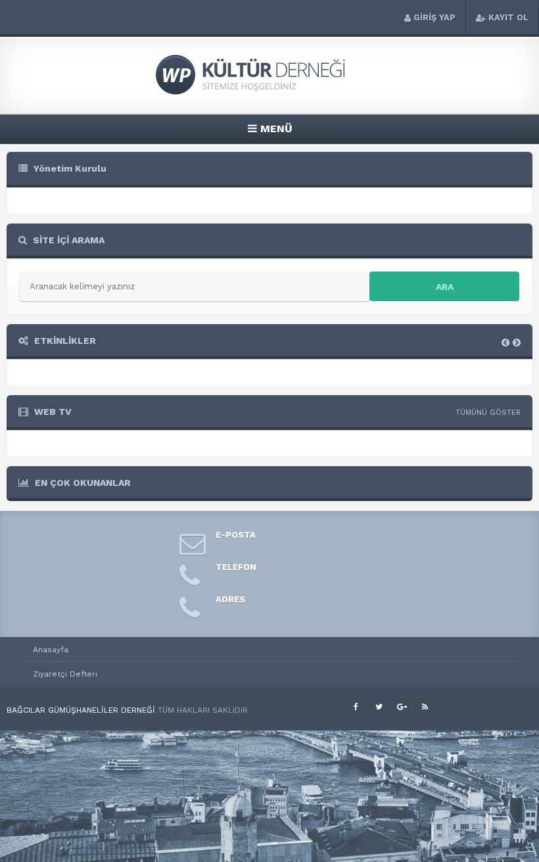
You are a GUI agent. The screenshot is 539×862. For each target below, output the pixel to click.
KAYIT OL (508, 17)
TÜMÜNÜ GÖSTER (488, 412)
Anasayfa (50, 649)
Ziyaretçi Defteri (65, 674)
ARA (445, 286)
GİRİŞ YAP (434, 17)
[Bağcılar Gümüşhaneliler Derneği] (269, 93)
